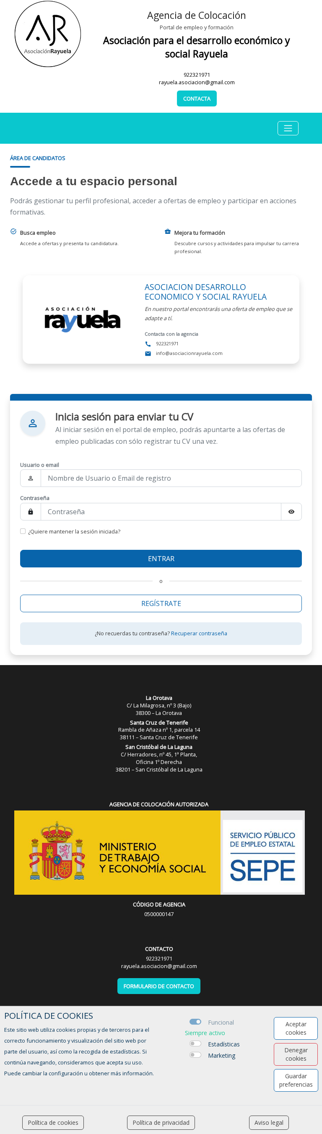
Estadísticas (224, 1044)
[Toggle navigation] (288, 128)
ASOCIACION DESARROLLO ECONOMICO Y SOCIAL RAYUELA (206, 291)
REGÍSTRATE (161, 603)
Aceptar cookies (296, 1028)
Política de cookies (53, 1122)
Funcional (221, 1022)
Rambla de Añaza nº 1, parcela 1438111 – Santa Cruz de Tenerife (159, 730)
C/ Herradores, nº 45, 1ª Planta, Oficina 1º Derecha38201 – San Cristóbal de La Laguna (159, 758)
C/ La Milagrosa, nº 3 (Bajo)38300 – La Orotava (159, 705)
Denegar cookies (296, 1054)
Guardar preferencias (296, 1080)
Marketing (221, 1055)
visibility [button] (291, 511)
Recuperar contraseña (199, 633)
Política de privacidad (161, 1122)
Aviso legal (268, 1122)
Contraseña (34, 498)
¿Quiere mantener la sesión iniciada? (74, 531)
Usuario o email (39, 465)
